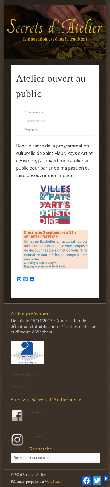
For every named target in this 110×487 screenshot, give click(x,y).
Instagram (36, 436)
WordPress (52, 482)
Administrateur (33, 112)
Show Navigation (86, 47)
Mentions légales (23, 375)
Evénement (31, 130)
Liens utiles (19, 387)
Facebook (36, 412)
